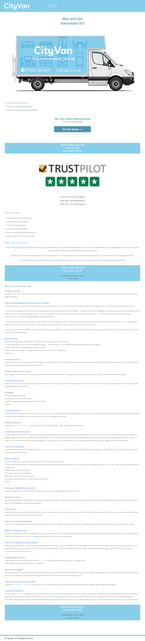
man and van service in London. (22, 425)
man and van (42, 560)
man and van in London (20, 585)
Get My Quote (71, 129)
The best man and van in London (20, 581)
